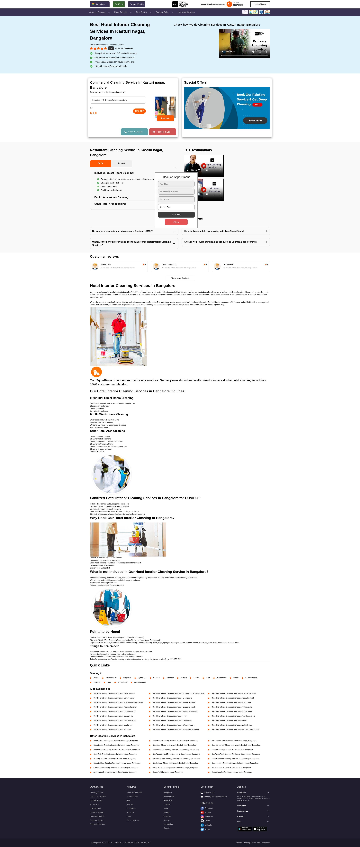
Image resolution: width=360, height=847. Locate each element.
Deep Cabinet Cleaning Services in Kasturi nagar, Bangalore (117, 763)
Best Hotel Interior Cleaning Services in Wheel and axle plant (176, 729)
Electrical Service (96, 812)
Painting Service (96, 801)
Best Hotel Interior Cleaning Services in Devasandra (172, 720)
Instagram (209, 817)
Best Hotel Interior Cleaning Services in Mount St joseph (174, 702)
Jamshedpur (221, 678)
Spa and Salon (163, 12)
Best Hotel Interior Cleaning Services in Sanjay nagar (114, 698)
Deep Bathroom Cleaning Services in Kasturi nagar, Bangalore (235, 759)
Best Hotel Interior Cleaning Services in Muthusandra (232, 707)
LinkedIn (208, 825)
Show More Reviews (180, 278)
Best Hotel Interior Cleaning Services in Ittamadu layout (233, 698)
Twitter (207, 829)
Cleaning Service (96, 793)
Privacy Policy (132, 797)
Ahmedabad (122, 682)
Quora (207, 821)
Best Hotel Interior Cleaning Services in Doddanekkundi (174, 707)
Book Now (165, 118)
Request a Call (163, 132)
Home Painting (121, 12)
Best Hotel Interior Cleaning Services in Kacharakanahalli (115, 707)
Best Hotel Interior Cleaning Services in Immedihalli (113, 716)
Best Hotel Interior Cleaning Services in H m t (170, 716)
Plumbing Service (97, 820)
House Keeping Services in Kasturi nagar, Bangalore (232, 772)
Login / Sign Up (260, 4)
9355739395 (238, 5)
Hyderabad (142, 678)
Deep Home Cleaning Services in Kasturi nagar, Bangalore (175, 741)
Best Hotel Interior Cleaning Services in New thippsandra (233, 716)
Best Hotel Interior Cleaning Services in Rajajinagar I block (175, 711)
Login (129, 816)
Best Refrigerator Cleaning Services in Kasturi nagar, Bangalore (236, 745)
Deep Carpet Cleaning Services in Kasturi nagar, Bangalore (116, 745)
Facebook (209, 808)
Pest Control (142, 12)
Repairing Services (186, 12)
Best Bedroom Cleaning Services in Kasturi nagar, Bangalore (235, 763)
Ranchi (96, 678)
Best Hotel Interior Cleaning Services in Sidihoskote (172, 698)
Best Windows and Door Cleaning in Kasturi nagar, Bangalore (176, 754)
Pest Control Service (98, 797)
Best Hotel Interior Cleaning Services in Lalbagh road (232, 725)
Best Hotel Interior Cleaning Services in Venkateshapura (115, 720)
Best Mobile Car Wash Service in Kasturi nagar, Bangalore (234, 741)
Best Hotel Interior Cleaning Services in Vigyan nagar (232, 711)
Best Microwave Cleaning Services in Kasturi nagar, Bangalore (176, 759)
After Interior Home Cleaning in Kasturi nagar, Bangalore (115, 772)
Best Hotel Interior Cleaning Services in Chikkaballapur (115, 711)
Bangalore (127, 678)
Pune (208, 678)
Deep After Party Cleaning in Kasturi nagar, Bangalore (232, 750)
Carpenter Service (97, 816)
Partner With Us (137, 4)
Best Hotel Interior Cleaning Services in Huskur (230, 720)
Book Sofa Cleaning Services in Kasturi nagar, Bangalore (115, 754)
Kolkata (196, 678)
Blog (128, 801)
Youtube (208, 812)
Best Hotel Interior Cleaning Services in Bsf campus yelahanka (235, 729)
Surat (109, 682)
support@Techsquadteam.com (215, 797)
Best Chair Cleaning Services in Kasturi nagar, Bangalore (174, 745)
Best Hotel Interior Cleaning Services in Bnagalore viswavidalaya (118, 702)
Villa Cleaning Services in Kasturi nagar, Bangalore (231, 768)
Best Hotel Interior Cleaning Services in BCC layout (231, 702)
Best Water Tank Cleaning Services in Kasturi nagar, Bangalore (236, 754)
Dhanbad (170, 678)
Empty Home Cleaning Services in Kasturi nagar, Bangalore (175, 768)
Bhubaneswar (111, 678)
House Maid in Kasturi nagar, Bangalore (168, 772)
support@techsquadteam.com (213, 4)
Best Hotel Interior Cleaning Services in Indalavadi (113, 725)
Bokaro (236, 678)
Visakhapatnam (140, 682)
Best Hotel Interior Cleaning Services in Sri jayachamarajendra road (178, 693)
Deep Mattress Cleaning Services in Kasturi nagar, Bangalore (176, 750)
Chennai (156, 678)
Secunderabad (251, 678)
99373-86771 (209, 793)
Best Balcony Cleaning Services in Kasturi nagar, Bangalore (175, 763)
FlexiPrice (118, 4)
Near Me (130, 804)
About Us (130, 812)
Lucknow (97, 682)
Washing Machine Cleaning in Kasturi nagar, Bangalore (115, 759)
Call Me (176, 214)
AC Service (94, 804)
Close (176, 222)
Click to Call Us (135, 131)
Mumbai (184, 678)
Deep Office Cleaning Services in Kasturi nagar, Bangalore (116, 741)
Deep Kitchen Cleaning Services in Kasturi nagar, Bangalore (117, 750)
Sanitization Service (97, 824)
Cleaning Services (97, 12)
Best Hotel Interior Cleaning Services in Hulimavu (112, 729)
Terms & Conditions (134, 793)
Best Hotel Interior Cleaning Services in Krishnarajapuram (234, 693)
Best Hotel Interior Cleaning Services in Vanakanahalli (114, 693)
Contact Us (131, 808)
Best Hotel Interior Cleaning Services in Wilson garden (173, 725)
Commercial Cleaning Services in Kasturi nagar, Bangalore (116, 768)
